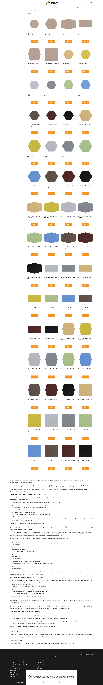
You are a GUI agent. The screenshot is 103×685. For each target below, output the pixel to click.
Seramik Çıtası (13, 670)
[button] (81, 2)
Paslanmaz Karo (13, 672)
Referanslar (39, 658)
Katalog (25, 657)
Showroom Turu (40, 660)
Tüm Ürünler (12, 676)
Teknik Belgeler (27, 660)
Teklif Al (34, 41)
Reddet (66, 682)
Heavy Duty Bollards (14, 674)
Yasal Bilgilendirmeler (28, 664)
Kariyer (38, 666)
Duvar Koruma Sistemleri (15, 658)
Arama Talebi (53, 656)
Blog (24, 662)
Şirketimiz (39, 657)
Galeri (24, 658)
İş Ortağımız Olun (41, 662)
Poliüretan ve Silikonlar (15, 668)
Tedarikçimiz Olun (41, 664)
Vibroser (14, 682)
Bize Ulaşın (39, 668)
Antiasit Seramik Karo (15, 657)
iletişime (74, 628)
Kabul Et (51, 682)
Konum (52, 659)
